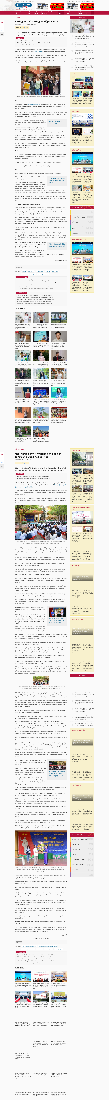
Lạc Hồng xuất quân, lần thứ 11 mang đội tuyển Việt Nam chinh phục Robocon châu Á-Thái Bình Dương (40, 963)
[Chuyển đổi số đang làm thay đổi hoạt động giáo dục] (88, 586)
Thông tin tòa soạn (30, 1)
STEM (73, 212)
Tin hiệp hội (75, 566)
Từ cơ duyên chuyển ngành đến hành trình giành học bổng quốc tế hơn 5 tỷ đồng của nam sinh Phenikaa (22, 327)
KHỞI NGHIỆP (75, 111)
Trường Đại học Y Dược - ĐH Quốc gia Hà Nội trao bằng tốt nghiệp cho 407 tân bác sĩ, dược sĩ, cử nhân (77, 178)
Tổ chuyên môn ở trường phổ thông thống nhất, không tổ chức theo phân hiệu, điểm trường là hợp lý (76, 479)
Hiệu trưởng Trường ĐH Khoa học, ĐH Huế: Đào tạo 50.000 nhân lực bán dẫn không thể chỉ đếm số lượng (76, 197)
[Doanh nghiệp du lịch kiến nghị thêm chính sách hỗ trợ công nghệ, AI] (88, 805)
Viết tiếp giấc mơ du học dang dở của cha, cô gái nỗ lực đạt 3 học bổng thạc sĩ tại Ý (41, 420)
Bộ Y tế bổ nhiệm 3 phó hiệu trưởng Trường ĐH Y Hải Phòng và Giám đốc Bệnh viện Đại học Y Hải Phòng (23, 1025)
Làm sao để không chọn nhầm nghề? (25, 44)
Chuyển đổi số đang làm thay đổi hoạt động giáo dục (88, 592)
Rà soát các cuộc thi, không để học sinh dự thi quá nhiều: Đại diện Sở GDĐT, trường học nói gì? (87, 497)
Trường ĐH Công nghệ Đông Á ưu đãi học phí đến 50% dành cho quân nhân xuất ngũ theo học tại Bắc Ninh (41, 1025)
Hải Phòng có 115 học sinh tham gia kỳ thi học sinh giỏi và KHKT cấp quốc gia (34, 303)
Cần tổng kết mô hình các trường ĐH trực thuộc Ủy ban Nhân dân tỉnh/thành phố (77, 610)
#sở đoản (24, 271)
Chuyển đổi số (76, 785)
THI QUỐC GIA (75, 844)
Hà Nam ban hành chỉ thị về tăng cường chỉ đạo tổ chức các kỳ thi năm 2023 (34, 301)
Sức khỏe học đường (69, 12)
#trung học (33, 274)
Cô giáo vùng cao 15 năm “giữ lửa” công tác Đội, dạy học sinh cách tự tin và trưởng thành (77, 774)
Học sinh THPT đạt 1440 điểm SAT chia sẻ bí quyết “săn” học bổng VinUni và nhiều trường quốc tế (58, 383)
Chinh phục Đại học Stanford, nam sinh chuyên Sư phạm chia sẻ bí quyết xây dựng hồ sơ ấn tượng (22, 383)
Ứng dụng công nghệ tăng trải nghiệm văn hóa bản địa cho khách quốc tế (87, 139)
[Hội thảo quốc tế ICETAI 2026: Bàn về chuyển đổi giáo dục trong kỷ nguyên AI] (88, 260)
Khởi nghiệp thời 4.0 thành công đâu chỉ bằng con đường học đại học (32, 40)
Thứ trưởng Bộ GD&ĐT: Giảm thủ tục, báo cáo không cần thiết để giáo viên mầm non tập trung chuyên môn (88, 666)
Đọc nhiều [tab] (82, 18)
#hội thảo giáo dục (49, 949)
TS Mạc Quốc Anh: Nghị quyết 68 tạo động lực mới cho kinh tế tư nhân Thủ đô (88, 102)
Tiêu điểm (29, 12)
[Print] (2, 34)
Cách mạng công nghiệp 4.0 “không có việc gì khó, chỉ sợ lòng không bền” (33, 476)
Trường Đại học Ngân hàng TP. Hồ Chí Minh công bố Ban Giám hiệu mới (87, 536)
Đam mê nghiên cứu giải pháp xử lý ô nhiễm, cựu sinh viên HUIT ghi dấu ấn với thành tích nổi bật (23, 364)
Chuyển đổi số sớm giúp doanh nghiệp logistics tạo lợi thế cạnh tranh (88, 827)
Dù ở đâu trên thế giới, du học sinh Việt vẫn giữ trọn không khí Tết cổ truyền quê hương (58, 420)
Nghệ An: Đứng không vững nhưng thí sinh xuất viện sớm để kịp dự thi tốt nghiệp (35, 297)
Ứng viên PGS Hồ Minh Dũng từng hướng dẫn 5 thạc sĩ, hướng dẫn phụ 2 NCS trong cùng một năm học (76, 555)
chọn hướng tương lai (34, 104)
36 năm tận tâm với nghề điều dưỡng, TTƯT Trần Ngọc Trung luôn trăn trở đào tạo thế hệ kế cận (88, 775)
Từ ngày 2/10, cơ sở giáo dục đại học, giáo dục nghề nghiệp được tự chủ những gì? (59, 1094)
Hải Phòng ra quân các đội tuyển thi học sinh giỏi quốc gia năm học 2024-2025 (34, 295)
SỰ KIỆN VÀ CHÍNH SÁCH (78, 217)
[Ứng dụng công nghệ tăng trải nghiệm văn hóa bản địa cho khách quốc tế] (88, 131)
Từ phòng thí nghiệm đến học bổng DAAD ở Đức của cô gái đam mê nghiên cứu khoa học (37, 280)
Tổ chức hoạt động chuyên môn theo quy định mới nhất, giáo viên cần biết (84, 724)
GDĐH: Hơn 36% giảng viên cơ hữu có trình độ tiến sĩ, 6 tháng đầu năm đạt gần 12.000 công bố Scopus (23, 1076)
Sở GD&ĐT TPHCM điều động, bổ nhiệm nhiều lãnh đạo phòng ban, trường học (41, 1094)
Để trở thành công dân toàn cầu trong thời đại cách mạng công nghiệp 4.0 (33, 478)
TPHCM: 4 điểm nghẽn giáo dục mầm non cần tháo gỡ (88, 646)
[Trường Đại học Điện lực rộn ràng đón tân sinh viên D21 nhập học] (23, 1085)
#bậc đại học (31, 271)
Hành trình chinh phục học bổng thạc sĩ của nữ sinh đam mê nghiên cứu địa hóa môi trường (41, 326)
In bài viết (20, 267)
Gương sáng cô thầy (78, 730)
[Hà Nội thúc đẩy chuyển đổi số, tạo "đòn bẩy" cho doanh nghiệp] (77, 805)
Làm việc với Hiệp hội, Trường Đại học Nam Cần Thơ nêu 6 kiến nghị (88, 609)
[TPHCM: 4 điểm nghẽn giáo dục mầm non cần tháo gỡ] (88, 639)
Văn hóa (80, 12)
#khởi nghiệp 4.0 (58, 949)
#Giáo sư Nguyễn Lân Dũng (28, 949)
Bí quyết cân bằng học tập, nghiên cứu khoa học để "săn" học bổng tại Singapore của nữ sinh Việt (41, 383)
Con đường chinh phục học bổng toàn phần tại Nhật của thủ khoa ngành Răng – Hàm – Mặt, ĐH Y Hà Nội (41, 402)
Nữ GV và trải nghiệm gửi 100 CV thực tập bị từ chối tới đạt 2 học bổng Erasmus (35, 288)
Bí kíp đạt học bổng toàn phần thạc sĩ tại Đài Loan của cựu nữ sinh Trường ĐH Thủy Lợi (58, 401)
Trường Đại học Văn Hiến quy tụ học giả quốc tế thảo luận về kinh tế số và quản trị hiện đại (82, 162)
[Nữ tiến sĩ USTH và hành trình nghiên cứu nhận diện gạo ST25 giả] (88, 750)
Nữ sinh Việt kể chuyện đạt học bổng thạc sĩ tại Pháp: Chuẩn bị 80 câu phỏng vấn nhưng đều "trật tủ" (22, 346)
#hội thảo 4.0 (39, 949)
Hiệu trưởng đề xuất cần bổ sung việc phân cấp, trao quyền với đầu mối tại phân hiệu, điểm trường (88, 479)
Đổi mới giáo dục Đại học (79, 240)
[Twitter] (2, 30)
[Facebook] (2, 26)
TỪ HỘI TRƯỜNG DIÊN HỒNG (78, 227)
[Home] (2, 22)
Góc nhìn (36, 12)
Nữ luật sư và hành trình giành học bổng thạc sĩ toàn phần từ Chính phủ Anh (22, 401)
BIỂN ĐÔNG (75, 222)
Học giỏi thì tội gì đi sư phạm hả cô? (55, 122)
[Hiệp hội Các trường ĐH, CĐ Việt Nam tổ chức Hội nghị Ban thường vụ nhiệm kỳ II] (77, 586)
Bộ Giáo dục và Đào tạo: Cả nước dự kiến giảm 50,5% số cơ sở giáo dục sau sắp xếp (88, 196)
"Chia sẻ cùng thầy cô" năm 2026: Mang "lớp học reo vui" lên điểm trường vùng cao (81, 742)
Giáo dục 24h (21, 12)
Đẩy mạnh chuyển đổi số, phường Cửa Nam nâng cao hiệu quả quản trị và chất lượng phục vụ (82, 86)
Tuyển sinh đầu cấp (78, 865)
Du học (60, 12)
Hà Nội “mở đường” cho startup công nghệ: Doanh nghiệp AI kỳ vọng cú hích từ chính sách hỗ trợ (77, 140)
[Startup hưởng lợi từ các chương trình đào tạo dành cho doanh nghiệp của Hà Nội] (82, 120)
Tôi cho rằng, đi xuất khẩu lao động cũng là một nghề (57, 245)
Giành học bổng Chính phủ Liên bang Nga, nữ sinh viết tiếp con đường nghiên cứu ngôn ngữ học (41, 440)
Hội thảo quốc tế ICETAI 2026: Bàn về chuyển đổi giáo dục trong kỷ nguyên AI (87, 268)
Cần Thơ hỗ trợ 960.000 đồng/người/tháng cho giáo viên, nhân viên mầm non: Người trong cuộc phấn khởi (81, 631)
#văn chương (55, 271)
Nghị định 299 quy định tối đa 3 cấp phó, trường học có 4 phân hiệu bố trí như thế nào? (84, 52)
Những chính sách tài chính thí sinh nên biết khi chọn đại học (40, 1074)
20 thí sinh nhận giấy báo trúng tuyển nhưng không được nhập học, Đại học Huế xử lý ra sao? (87, 286)
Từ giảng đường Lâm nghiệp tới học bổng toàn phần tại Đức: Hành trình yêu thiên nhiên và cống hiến (58, 327)
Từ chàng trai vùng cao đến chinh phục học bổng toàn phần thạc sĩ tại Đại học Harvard (23, 440)
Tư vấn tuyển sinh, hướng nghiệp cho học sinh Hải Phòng (57, 180)
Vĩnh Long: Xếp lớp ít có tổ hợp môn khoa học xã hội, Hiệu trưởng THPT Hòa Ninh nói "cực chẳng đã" (82, 462)
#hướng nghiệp (40, 271)
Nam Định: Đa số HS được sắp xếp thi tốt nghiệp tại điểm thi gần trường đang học (35, 299)
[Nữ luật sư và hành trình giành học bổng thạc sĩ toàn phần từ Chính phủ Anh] (23, 392)
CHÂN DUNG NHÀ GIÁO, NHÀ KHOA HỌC (81, 508)
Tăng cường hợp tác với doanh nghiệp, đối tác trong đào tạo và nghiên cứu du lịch (81, 578)
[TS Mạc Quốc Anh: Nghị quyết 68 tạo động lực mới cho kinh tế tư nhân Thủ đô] (88, 94)
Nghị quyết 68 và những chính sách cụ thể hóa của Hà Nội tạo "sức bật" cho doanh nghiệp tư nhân (39, 961)
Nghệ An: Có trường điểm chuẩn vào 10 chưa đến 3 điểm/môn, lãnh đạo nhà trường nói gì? (77, 497)
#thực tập (48, 271)
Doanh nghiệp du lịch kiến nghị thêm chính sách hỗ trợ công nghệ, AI (87, 812)
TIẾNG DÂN (75, 233)
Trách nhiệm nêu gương (47, 12)
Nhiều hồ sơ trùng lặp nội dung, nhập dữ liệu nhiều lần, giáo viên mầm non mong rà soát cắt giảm (76, 666)
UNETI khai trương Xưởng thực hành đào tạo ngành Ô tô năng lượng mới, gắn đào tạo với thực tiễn (58, 1005)
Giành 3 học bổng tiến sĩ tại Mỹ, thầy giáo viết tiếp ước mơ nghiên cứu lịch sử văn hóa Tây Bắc (59, 364)
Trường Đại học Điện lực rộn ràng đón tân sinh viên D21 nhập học (23, 1093)
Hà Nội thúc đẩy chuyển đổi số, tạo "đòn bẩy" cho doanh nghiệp (76, 812)
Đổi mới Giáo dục (77, 150)
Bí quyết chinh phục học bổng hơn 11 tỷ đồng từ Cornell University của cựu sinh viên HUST (58, 346)
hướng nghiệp (38, 51)
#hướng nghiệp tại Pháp (43, 274)
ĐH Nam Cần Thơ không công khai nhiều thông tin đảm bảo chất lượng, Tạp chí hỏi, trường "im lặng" (22, 1056)
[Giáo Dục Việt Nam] (24, 6)
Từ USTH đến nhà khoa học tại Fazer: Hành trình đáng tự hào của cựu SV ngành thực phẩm (37, 282)
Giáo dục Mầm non (77, 619)
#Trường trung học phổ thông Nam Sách (48, 946)
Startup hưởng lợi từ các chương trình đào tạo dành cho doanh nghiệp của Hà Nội (81, 123)
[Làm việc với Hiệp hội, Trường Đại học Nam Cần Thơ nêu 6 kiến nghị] (88, 602)
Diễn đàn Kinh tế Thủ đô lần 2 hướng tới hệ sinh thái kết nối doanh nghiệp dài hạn (77, 102)
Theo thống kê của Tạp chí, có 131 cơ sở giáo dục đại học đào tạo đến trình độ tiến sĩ (58, 1043)
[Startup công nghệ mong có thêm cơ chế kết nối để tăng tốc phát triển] (77, 820)
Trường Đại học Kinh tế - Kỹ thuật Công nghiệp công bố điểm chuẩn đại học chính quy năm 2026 (84, 60)
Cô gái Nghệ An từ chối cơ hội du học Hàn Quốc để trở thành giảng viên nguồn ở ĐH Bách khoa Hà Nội (23, 421)
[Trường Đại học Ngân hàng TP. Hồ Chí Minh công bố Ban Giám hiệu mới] (88, 529)
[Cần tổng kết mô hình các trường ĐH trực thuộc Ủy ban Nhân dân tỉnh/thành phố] (77, 602)
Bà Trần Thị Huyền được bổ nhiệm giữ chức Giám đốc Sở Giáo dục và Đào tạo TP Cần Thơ (81, 521)
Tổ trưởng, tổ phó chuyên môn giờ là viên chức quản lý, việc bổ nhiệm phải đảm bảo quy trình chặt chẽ (58, 1025)
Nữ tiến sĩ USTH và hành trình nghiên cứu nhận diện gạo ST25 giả (87, 757)
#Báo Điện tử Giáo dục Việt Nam (29, 946)
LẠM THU (74, 854)
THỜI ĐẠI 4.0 (75, 74)
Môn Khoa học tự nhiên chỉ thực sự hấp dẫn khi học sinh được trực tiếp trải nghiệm (76, 758)
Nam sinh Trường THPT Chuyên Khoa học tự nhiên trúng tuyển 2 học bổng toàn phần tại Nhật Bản (41, 364)
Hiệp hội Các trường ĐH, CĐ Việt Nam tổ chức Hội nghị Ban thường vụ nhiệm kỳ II (76, 594)
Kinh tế (87, 12)
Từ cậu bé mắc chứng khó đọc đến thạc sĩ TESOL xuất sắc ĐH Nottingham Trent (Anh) (36, 286)
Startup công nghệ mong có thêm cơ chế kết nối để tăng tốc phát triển (76, 827)
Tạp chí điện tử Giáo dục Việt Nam (41, 938)
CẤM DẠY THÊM (76, 849)
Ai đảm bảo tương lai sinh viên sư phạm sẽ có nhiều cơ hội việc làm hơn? (33, 42)
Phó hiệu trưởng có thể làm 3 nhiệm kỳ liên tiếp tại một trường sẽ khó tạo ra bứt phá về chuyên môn (84, 67)
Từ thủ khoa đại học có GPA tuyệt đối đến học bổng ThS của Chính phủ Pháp (34, 284)
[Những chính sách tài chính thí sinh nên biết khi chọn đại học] (41, 1066)
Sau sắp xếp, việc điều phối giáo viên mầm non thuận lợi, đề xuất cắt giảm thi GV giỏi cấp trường (77, 648)
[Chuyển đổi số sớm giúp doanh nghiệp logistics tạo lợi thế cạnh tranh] (88, 820)
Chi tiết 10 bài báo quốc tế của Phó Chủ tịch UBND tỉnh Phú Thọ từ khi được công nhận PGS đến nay (76, 537)
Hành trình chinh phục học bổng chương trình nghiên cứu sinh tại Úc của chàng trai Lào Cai (41, 345)
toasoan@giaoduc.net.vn (89, 1)
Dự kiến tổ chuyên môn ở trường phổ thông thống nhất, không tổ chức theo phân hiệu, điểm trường (84, 44)
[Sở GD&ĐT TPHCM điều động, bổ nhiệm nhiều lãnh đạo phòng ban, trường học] (41, 1085)
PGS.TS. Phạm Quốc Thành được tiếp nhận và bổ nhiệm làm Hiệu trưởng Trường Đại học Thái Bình (87, 555)
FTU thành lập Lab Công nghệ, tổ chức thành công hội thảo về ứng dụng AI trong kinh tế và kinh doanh (88, 178)
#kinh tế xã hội (25, 274)
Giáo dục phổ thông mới (79, 450)
